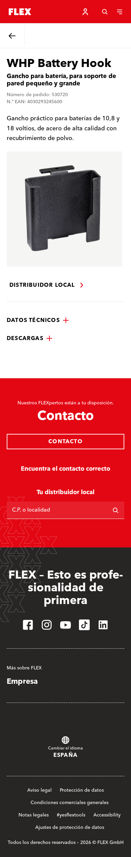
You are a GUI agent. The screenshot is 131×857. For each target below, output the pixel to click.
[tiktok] (84, 624)
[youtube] (65, 624)
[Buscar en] (115, 510)
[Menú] (119, 11)
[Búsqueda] (104, 11)
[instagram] (46, 624)
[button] (38, 320)
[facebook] (27, 624)
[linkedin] (103, 624)
